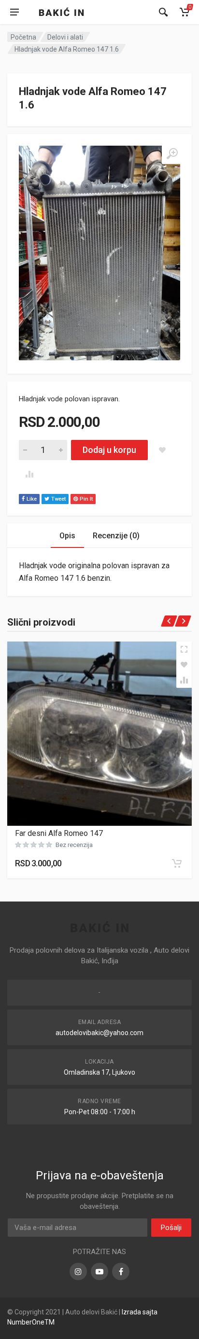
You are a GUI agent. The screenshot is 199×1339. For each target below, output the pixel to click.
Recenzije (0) (116, 535)
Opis (67, 535)
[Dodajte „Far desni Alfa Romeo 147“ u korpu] (176, 863)
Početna (23, 37)
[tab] (67, 535)
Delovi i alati (65, 37)
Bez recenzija (74, 844)
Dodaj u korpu (109, 450)
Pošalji (171, 1227)
